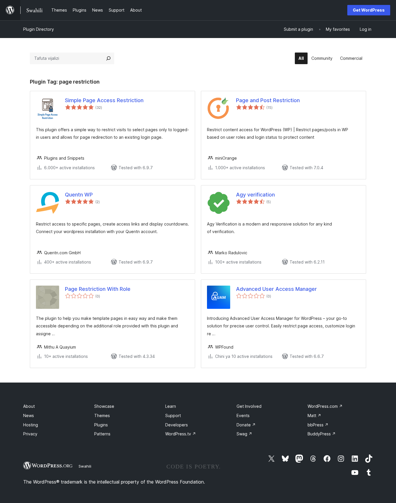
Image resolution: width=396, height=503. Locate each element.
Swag (244, 433)
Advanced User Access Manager (276, 289)
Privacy (30, 433)
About (29, 406)
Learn (170, 406)
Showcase (104, 406)
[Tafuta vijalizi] (108, 58)
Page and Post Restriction (268, 100)
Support (173, 415)
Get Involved (249, 406)
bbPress (318, 424)
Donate (246, 424)
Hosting (30, 424)
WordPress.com (325, 406)
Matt (314, 415)
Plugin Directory (38, 29)
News (28, 415)
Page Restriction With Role (97, 289)
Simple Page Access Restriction (104, 100)
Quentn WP (79, 195)
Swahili (85, 466)
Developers (176, 424)
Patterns (102, 433)
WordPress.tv (180, 433)
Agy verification (255, 195)
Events (243, 415)
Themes (102, 415)
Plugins (101, 424)
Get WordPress (369, 10)
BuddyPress (322, 433)
